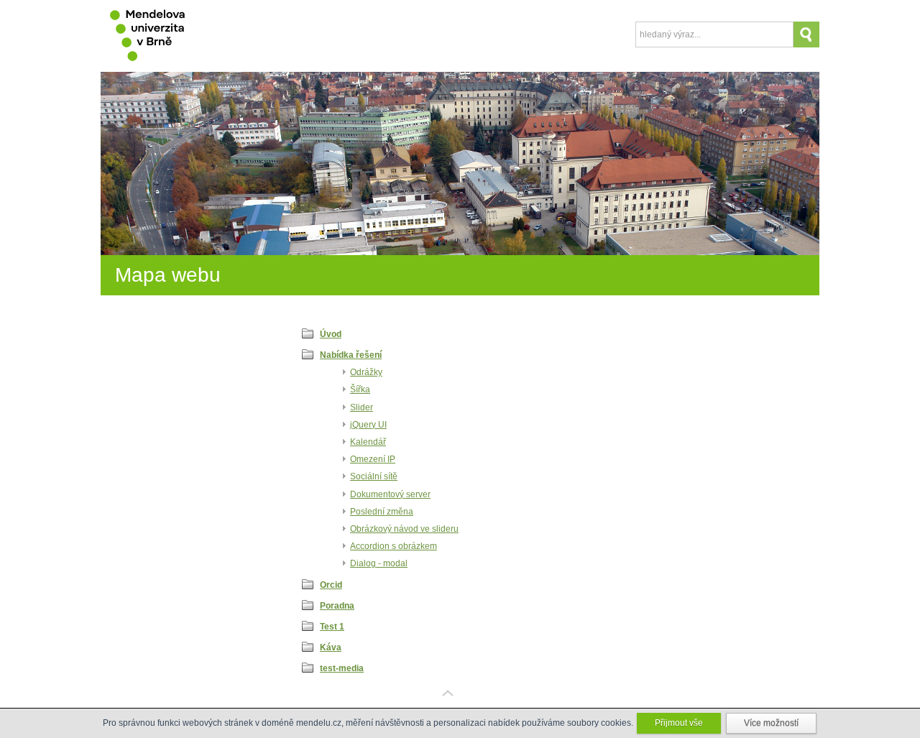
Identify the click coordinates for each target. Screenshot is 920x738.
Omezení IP (372, 459)
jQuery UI (368, 425)
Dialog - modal (379, 563)
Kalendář (368, 442)
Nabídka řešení (351, 355)
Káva (330, 647)
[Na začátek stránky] (460, 704)
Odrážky (366, 372)
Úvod (330, 334)
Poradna (337, 606)
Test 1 (332, 627)
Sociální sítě (373, 476)
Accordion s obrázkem (393, 546)
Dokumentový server (390, 494)
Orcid (331, 585)
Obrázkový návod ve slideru (404, 529)
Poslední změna (381, 512)
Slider (361, 407)
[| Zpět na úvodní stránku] (149, 36)
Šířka (360, 389)
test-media (342, 668)
